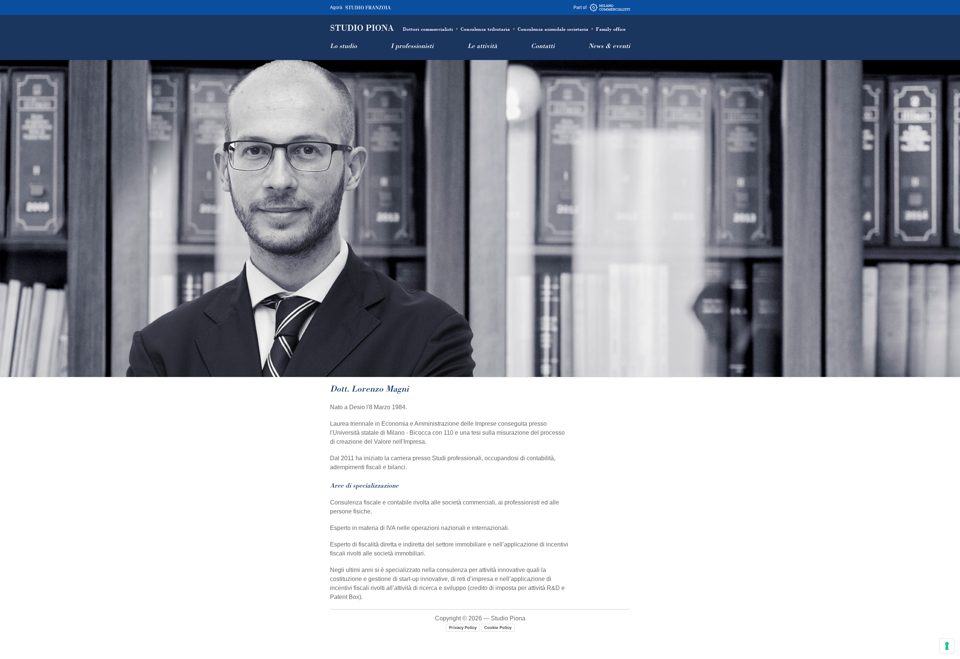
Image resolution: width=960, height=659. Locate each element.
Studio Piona (362, 28)
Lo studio (343, 46)
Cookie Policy (498, 627)
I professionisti (412, 46)
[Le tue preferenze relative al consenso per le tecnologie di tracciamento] (947, 646)
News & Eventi (609, 46)
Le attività (482, 46)
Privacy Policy (463, 627)
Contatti (543, 46)
